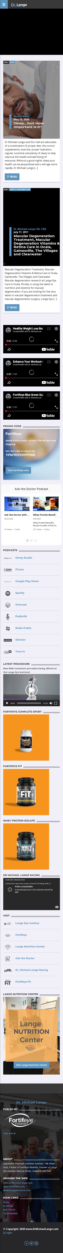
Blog (12, 62)
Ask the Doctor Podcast (31, 489)
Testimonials (10, 1213)
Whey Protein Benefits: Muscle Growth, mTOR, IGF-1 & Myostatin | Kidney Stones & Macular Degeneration (46, 514)
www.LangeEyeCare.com (16, 1190)
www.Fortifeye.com (14, 1186)
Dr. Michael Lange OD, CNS (30, 229)
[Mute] (50, 703)
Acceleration (21, 116)
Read (13, 176)
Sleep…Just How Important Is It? (29, 125)
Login (8, 1232)
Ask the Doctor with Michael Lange (17, 514)
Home (6, 1202)
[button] (31, 690)
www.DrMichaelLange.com (18, 1182)
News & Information (20, 189)
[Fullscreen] (55, 703)
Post (6, 62)
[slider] (29, 703)
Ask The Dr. (9, 1209)
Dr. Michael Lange (31, 1102)
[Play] (7, 703)
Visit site (8, 1133)
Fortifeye (8, 1205)
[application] (31, 690)
